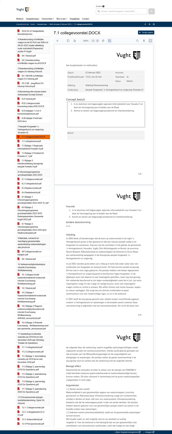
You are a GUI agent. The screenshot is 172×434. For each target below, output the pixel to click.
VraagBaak (75, 19)
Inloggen (149, 432)
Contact (85, 19)
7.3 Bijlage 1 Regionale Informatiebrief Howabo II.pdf (30, 147)
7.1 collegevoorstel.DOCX (33, 137)
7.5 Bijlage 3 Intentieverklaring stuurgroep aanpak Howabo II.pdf (30, 164)
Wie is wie (61, 19)
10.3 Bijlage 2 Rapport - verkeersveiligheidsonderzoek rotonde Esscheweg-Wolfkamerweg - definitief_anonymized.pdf (31, 312)
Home (32, 24)
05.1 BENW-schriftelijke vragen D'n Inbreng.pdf (30, 77)
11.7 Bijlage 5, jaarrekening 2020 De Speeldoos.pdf (32, 390)
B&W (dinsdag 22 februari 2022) (61, 24)
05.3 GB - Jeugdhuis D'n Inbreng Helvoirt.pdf (31, 84)
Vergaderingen (32, 19)
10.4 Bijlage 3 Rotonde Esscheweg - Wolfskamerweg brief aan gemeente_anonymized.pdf (33, 326)
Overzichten (47, 19)
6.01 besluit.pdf (28, 99)
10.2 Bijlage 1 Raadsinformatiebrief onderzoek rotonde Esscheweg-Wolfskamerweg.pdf (32, 297)
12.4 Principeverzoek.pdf (32, 424)
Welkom (19, 19)
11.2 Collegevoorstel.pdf (32, 352)
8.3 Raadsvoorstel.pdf (31, 188)
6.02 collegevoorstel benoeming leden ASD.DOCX (31, 104)
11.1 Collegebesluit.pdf (31, 347)
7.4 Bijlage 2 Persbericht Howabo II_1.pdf (31, 154)
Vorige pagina (147, 32)
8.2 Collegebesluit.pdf (31, 184)
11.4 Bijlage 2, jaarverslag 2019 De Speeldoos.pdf (31, 368)
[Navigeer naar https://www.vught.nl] (22, 9)
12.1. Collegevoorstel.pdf (32, 408)
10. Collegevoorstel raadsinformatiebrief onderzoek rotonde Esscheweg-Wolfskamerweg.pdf (31, 279)
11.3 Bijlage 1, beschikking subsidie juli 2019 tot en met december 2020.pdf (32, 359)
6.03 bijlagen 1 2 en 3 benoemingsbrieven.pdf (29, 112)
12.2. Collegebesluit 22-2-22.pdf (31, 413)
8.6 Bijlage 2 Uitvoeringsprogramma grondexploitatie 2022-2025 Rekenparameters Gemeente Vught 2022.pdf (30, 213)
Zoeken (99, 6)
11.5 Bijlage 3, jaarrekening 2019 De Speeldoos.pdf (32, 375)
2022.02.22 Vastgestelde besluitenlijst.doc (31, 32)
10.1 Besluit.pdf (28, 288)
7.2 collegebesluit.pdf (31, 141)
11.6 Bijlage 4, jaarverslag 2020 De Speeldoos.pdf (31, 383)
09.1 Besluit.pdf (28, 259)
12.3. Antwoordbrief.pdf (31, 419)
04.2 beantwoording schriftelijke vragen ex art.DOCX (32, 61)
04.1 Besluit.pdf (28, 56)
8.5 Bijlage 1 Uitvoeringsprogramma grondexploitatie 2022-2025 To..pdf (33, 200)
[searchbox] (121, 11)
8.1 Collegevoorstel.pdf (31, 179)
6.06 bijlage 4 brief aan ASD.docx (30, 119)
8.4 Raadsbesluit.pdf (30, 192)
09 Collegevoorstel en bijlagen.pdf (29, 253)
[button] (151, 11)
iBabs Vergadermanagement (127, 432)
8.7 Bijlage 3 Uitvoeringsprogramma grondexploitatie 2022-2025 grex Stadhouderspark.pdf (32, 228)
